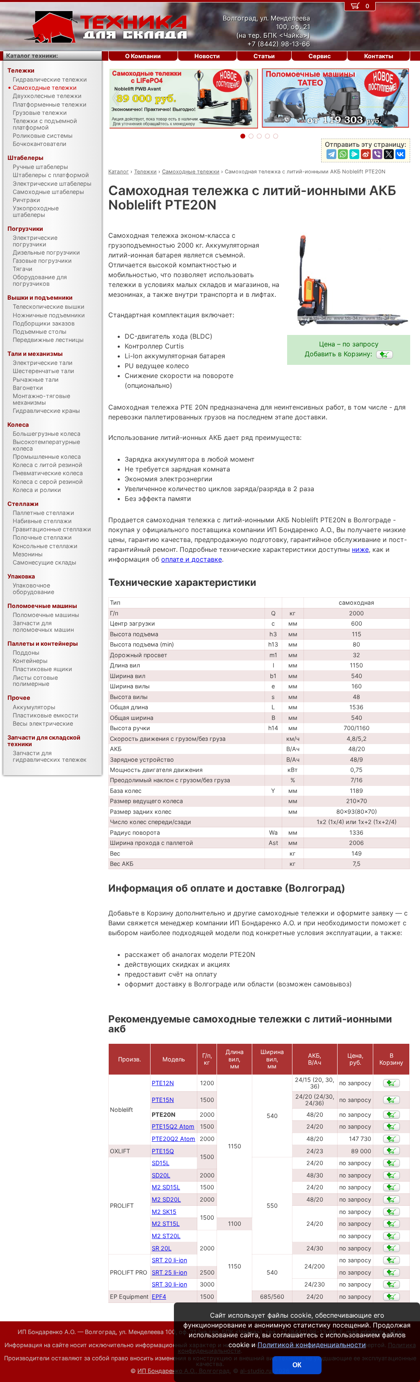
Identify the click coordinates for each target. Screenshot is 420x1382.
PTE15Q (163, 1150)
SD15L (160, 1162)
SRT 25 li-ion (169, 1272)
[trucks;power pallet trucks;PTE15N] (391, 1100)
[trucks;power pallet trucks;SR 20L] (391, 1248)
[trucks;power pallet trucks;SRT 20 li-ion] (391, 1260)
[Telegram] (331, 154)
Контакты (378, 55)
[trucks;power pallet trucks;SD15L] (391, 1163)
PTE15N (163, 1099)
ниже (360, 549)
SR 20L (161, 1248)
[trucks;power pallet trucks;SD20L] (391, 1175)
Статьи (264, 55)
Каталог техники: (32, 55)
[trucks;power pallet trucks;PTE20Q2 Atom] (391, 1139)
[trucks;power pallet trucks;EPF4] (391, 1297)
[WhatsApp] (343, 154)
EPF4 (159, 1296)
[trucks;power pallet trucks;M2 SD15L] (391, 1187)
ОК (296, 1365)
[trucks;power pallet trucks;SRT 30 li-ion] (391, 1284)
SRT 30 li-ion (169, 1284)
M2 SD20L (166, 1199)
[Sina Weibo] (366, 154)
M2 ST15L (166, 1223)
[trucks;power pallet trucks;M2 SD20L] (391, 1199)
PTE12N (163, 1082)
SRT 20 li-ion (169, 1260)
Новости (207, 55)
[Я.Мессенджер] (354, 154)
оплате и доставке (191, 559)
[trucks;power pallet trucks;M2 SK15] (391, 1212)
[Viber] (377, 154)
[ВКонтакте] (400, 154)
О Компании (143, 55)
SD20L (161, 1175)
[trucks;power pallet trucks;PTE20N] (384, 355)
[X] (389, 154)
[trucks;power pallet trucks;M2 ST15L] (391, 1224)
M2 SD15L (166, 1187)
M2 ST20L (166, 1235)
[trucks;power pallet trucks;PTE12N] (391, 1083)
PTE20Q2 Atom (173, 1138)
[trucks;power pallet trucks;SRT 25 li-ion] (391, 1272)
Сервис (319, 55)
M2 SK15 (164, 1211)
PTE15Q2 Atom (173, 1126)
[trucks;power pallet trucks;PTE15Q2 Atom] (391, 1126)
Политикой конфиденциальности (312, 1345)
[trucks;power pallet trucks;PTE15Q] (391, 1151)
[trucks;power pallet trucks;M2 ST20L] (391, 1236)
